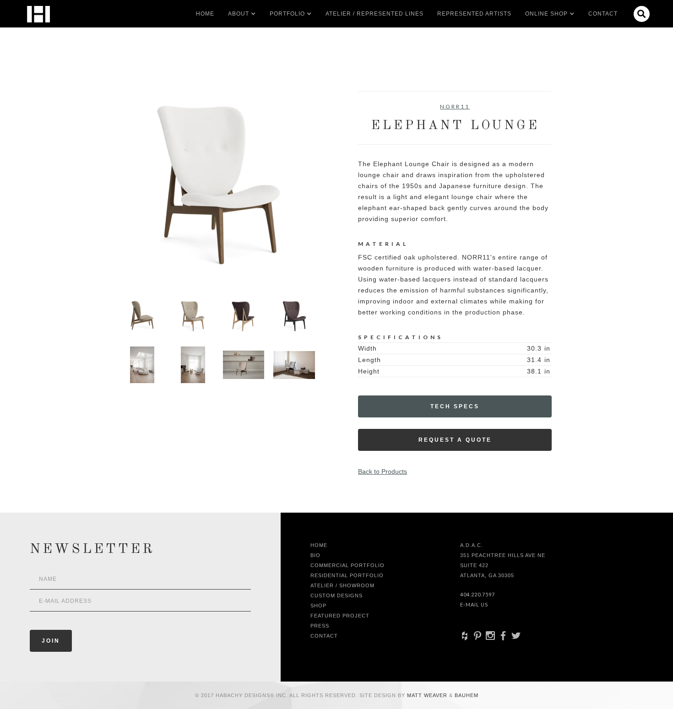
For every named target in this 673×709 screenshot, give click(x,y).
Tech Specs (454, 406)
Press (319, 625)
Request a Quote (455, 440)
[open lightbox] (218, 188)
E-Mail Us (474, 604)
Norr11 (455, 106)
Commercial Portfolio (347, 565)
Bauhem (465, 695)
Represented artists (474, 14)
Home (205, 14)
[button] (238, 14)
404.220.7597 (477, 594)
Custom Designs (336, 595)
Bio (315, 555)
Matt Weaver (428, 695)
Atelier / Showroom (342, 585)
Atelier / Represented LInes (374, 14)
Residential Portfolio (347, 575)
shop (318, 605)
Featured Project (339, 615)
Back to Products (382, 471)
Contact (603, 14)
